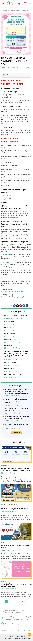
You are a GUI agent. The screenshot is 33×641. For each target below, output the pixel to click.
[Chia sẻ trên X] (17, 305)
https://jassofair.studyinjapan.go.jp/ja (13, 297)
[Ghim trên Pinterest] (20, 305)
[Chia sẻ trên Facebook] (14, 305)
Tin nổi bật (25, 10)
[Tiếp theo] (26, 601)
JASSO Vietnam (16, 68)
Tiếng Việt (3, 3)
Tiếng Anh (4, 199)
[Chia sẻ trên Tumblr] (27, 305)
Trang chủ (4, 10)
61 (23, 601)
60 (18, 601)
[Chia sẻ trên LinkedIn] (23, 305)
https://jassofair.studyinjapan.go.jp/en (13, 291)
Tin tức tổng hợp (14, 10)
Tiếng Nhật (5, 195)
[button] (30, 3)
